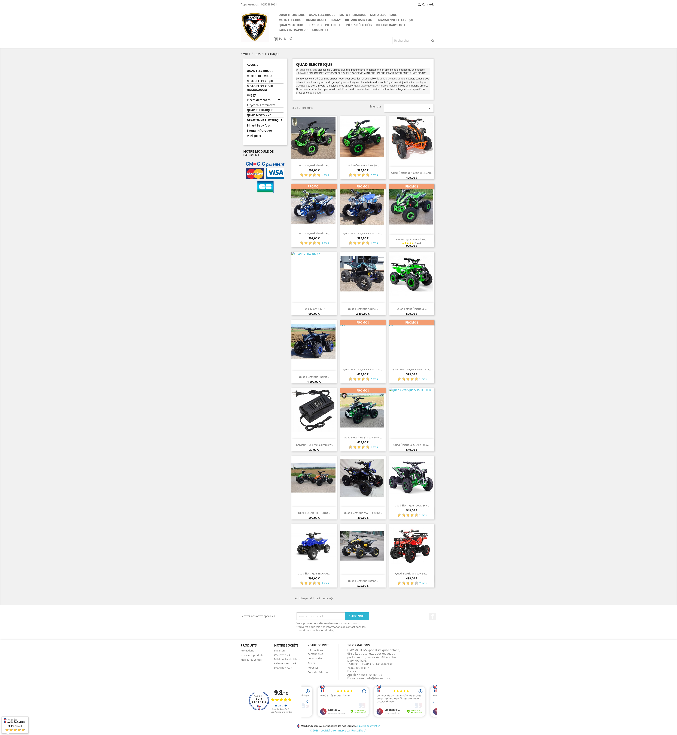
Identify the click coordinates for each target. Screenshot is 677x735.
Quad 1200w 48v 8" (314, 308)
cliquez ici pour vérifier (368, 725)
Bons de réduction (318, 672)
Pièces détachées (359, 25)
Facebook (432, 616)
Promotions (247, 650)
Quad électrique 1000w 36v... (412, 505)
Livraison (279, 650)
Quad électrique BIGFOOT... (314, 573)
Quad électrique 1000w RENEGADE (411, 172)
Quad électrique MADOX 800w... (363, 513)
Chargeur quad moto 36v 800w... (314, 445)
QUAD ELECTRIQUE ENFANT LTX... (363, 233)
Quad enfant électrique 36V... (363, 165)
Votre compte (318, 645)
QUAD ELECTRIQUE (322, 15)
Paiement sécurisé (285, 663)
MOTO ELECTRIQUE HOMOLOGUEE (303, 20)
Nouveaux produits (252, 655)
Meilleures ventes (251, 659)
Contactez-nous (283, 668)
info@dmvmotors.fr (380, 678)
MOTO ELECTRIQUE (383, 15)
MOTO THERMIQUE (352, 15)
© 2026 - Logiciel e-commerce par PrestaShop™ (338, 730)
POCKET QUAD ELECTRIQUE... (314, 513)
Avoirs (311, 663)
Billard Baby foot (359, 20)
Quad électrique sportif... (314, 377)
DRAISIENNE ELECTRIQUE (395, 20)
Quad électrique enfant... (363, 581)
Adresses (313, 667)
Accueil (252, 64)
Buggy (336, 20)
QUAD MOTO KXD (291, 25)
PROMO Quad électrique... (314, 165)
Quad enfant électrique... (412, 308)
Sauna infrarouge (293, 30)
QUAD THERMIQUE (292, 15)
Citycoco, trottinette (324, 25)
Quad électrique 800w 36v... (411, 573)
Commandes (315, 658)
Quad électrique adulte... (363, 308)
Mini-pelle (320, 30)
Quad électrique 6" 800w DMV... (363, 437)
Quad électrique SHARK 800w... (411, 445)
